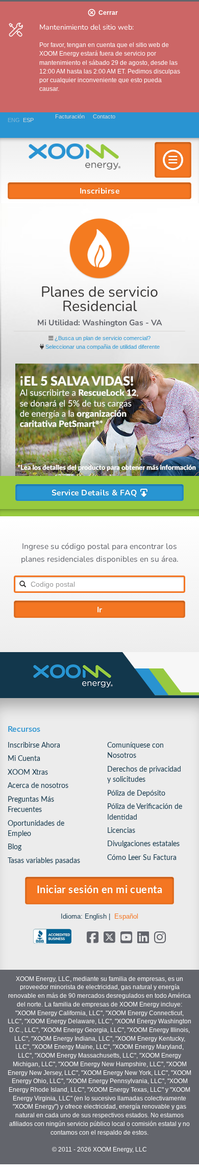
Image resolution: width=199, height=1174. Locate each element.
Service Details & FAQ (95, 492)
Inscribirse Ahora (34, 745)
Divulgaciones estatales (143, 844)
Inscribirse (99, 190)
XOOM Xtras (28, 772)
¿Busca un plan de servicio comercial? (103, 338)
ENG (14, 120)
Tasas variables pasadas (44, 861)
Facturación (70, 116)
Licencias (121, 830)
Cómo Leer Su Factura (142, 857)
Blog (14, 847)
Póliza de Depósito (136, 793)
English (96, 916)
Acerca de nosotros (38, 785)
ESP (28, 120)
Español (126, 916)
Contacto (104, 116)
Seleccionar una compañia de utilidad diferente (102, 347)
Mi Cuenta (24, 758)
